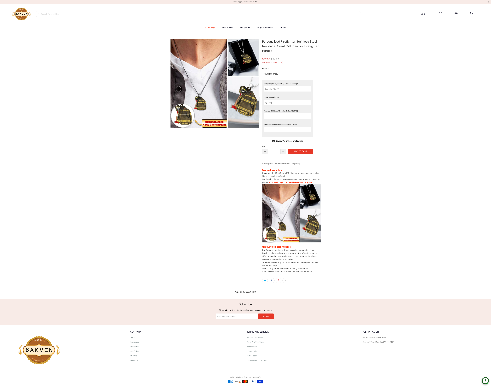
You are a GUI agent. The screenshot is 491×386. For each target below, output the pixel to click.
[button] (245, 27)
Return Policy (252, 346)
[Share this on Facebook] (272, 280)
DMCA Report (252, 356)
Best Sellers (134, 351)
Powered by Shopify (252, 377)
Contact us (134, 360)
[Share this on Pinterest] (278, 280)
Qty (263, 146)
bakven (240, 377)
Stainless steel (271, 74)
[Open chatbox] (485, 380)
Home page (134, 342)
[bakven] (21, 14)
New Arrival (134, 346)
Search (132, 337)
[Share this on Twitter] (265, 280)
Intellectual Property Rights (257, 360)
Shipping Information (255, 337)
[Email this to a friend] (285, 280)
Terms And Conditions (255, 342)
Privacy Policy (252, 351)
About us (133, 356)
